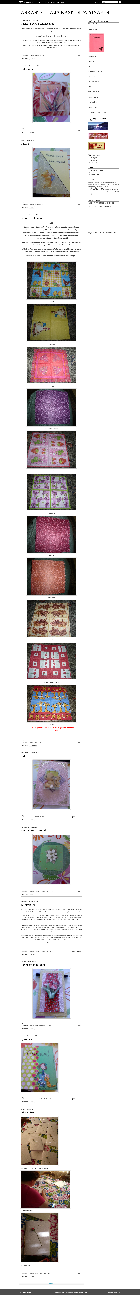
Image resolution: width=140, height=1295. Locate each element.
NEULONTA (115, 184)
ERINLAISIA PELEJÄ (97, 170)
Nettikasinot (45, 2)
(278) (94, 158)
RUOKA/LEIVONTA (109, 189)
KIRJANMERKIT (91, 184)
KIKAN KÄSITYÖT (94, 82)
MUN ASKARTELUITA (105, 184)
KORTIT (32, 132)
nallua (25, 143)
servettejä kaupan (32, 218)
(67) (94, 162)
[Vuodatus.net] (25, 1292)
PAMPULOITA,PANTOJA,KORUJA (95, 186)
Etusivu (39, 2)
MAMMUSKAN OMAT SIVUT (97, 112)
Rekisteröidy (64, 2)
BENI (101, 182)
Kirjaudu (97, 2)
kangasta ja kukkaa (33, 964)
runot (94, 194)
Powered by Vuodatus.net (113, 1292)
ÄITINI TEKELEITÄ (112, 194)
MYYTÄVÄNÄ (33, 745)
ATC (89, 182)
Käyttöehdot (77, 1292)
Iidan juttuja (112, 182)
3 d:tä (24, 755)
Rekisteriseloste (69, 1292)
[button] (49, 2)
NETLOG (91, 66)
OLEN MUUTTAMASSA (37, 23)
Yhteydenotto (84, 1292)
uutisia (102, 194)
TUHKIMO (91, 77)
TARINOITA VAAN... (94, 92)
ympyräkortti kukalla (34, 830)
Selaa (55, 2)
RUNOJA (91, 61)
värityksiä (106, 194)
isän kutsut (28, 1112)
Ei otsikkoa (28, 904)
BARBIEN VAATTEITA (95, 182)
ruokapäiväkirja (98, 194)
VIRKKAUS (104, 191)
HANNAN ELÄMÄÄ (94, 97)
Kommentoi (77, 951)
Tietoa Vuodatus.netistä (58, 1292)
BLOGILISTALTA (93, 29)
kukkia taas (28, 69)
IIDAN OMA (92, 87)
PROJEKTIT (33, 1276)
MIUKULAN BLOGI (94, 102)
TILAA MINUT (92, 24)
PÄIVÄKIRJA (96, 188)
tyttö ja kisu (28, 1039)
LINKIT (93, 172)
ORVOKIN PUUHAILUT (95, 72)
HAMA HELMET (106, 182)
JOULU (116, 182)
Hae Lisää (51, 1284)
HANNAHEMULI (93, 107)
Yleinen (32, 58)
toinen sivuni (92, 56)
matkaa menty (95, 174)
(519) (94, 160)
